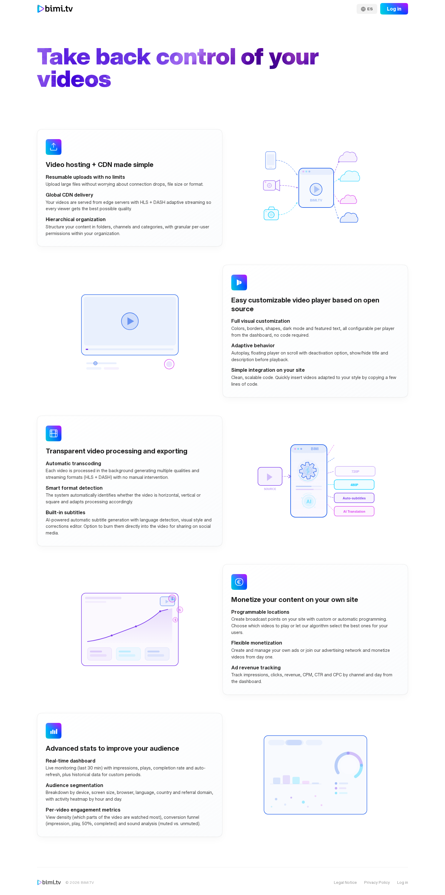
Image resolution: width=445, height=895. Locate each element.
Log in (394, 8)
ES (370, 9)
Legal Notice (345, 882)
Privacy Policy (377, 882)
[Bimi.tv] (49, 882)
